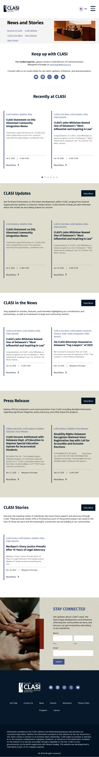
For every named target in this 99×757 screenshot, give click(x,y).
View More (88, 193)
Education (10, 431)
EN (86, 8)
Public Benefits (60, 117)
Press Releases (21, 431)
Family (69, 333)
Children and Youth (14, 428)
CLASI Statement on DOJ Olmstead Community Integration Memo (20, 123)
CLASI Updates (31, 30)
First (55, 643)
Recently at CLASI (14, 30)
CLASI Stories (11, 538)
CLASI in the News (15, 35)
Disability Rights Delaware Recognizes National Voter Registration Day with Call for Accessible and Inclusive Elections (72, 440)
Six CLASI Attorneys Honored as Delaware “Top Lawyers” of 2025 (73, 343)
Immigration (78, 333)
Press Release (31, 35)
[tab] (42, 177)
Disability (23, 114)
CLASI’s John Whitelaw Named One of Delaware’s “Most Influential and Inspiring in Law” (73, 126)
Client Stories (12, 40)
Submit (59, 661)
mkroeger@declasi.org (60, 64)
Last (75, 643)
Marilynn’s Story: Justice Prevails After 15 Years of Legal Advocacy (26, 548)
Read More (11, 165)
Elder (30, 114)
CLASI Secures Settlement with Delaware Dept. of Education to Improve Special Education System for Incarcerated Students (25, 443)
